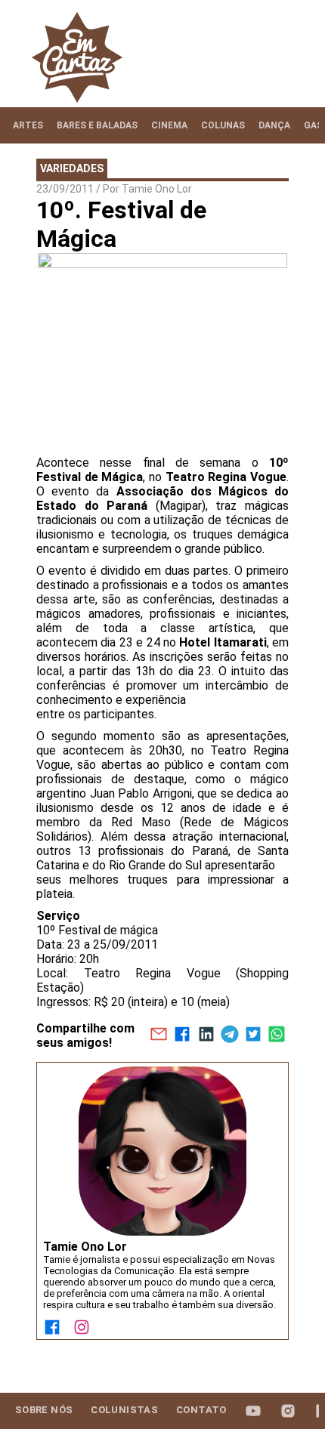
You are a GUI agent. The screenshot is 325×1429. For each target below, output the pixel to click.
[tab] (28, 125)
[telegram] (229, 1035)
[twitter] (253, 1035)
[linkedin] (206, 1035)
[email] (158, 1035)
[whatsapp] (277, 1035)
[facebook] (182, 1035)
